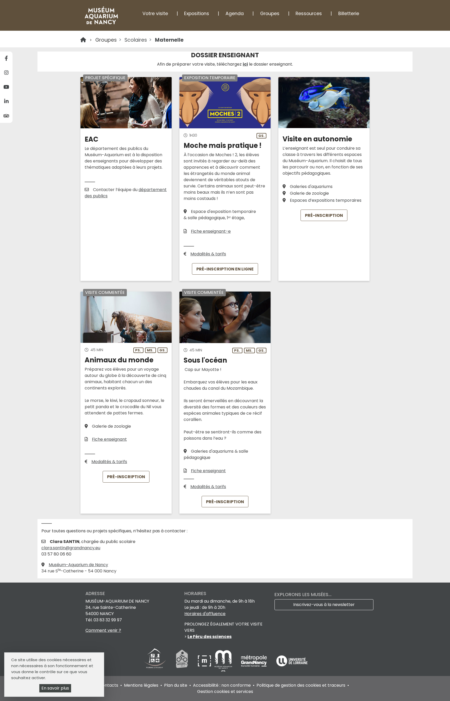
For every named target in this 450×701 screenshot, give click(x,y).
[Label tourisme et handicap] (155, 661)
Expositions (196, 13)
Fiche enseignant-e (211, 231)
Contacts (108, 685)
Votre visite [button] (155, 13)
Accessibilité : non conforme (222, 685)
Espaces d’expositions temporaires (325, 200)
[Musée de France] (205, 661)
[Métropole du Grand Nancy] (254, 661)
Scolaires (135, 39)
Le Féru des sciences (210, 637)
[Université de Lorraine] (292, 661)
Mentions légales (141, 685)
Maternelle (169, 39)
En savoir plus (55, 688)
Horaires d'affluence (205, 614)
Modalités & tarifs (208, 254)
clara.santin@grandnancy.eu (70, 548)
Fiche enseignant (109, 439)
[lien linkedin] (6, 101)
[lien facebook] (6, 59)
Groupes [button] (269, 13)
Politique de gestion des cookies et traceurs (301, 685)
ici (245, 64)
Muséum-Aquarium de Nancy (78, 565)
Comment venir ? (103, 630)
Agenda (235, 13)
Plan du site (175, 685)
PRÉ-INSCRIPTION (324, 215)
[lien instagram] (6, 73)
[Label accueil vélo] (182, 661)
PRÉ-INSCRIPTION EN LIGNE (225, 269)
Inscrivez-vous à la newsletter (324, 605)
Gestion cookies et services (225, 691)
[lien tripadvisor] (6, 116)
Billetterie (348, 13)
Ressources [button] (309, 13)
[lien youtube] (6, 87)
